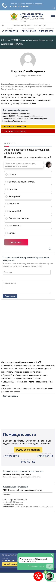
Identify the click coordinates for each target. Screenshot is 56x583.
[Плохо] (7, 278)
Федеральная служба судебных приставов (32, 16)
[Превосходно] (18, 278)
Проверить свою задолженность (14, 126)
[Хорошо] (11, 278)
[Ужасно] (4, 278)
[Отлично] (14, 278)
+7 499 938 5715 (10, 31)
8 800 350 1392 (46, 31)
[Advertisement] (28, 331)
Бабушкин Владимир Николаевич (17, 474)
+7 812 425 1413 (28, 31)
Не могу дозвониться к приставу (14, 131)
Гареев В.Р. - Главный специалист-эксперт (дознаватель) (29, 365)
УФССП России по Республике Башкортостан (22, 490)
